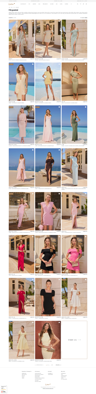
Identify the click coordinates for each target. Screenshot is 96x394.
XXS (9, 58)
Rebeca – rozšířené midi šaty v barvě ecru (69, 318)
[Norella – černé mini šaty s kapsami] (48, 297)
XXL (42, 58)
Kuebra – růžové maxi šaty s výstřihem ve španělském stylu (19, 232)
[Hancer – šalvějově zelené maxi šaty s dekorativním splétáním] (74, 39)
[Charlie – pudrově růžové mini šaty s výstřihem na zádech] (48, 211)
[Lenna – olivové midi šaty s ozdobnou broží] (74, 81)
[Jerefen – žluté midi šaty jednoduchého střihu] (48, 340)
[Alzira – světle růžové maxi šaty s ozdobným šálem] (48, 124)
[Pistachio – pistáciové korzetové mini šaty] (48, 39)
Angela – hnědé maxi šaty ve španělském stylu (43, 188)
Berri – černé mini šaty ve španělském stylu (43, 275)
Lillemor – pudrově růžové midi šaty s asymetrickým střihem (19, 145)
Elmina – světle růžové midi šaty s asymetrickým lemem (18, 188)
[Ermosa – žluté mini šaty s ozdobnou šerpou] (48, 81)
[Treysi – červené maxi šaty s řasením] (21, 254)
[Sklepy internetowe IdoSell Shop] (48, 388)
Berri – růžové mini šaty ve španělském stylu (70, 275)
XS (10, 58)
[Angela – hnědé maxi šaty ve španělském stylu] (48, 167)
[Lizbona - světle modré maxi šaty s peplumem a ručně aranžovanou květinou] (74, 167)
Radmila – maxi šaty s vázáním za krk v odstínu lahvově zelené (73, 145)
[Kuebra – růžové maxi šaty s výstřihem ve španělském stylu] (21, 211)
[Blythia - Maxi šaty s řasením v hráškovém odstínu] (21, 39)
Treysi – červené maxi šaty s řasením (15, 275)
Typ (14, 7)
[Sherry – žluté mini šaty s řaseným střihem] (21, 81)
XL (40, 58)
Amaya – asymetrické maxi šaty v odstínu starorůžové (71, 232)
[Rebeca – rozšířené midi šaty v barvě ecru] (74, 297)
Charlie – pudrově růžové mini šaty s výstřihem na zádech (45, 232)
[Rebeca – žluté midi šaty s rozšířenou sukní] (21, 340)
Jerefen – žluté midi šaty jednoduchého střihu (43, 361)
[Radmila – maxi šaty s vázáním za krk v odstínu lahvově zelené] (74, 124)
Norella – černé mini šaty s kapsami (41, 318)
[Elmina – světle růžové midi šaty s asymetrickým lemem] (21, 167)
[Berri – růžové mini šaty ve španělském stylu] (74, 254)
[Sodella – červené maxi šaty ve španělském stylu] (21, 297)
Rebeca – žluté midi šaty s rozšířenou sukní (16, 361)
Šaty (11, 7)
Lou (9, 7)
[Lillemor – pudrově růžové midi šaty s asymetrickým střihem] (21, 124)
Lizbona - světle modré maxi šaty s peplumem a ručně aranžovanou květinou (74, 189)
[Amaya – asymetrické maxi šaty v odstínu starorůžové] (74, 211)
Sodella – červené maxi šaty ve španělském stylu (17, 318)
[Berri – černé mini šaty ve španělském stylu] (48, 254)
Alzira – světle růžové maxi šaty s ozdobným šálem (44, 145)
